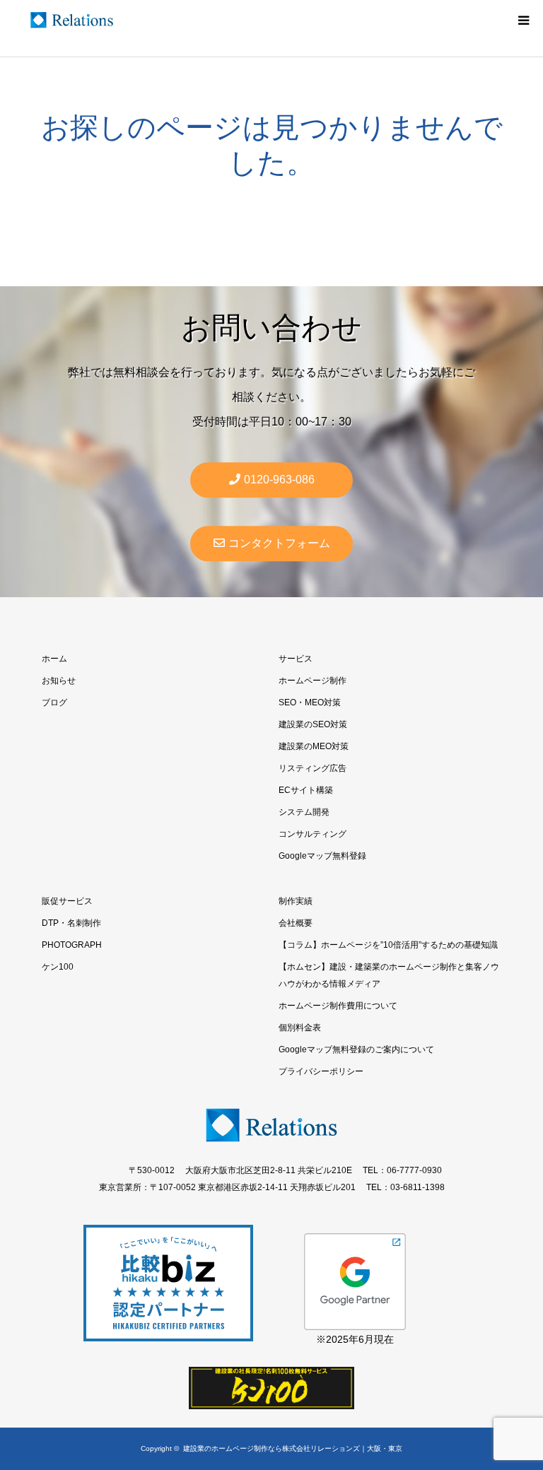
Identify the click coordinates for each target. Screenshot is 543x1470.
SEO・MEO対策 (310, 702)
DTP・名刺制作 (71, 923)
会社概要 (296, 923)
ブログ (54, 702)
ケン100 (58, 967)
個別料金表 (300, 1028)
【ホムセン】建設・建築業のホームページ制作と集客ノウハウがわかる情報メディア (389, 975)
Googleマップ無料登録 (322, 856)
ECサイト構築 (306, 790)
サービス (296, 659)
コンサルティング (312, 834)
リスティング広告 (312, 768)
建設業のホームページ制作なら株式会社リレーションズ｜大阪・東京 (292, 1448)
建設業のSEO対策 (313, 724)
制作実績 (296, 901)
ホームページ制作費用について (338, 1006)
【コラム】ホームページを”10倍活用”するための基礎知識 (388, 945)
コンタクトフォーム (279, 544)
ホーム (54, 659)
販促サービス (67, 901)
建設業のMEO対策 (314, 746)
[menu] (523, 20)
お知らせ (59, 681)
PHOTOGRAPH (72, 945)
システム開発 (304, 812)
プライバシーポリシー (321, 1071)
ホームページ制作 (312, 681)
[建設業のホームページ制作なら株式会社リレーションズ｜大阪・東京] (72, 20)
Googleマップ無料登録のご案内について (356, 1049)
